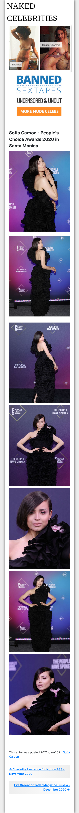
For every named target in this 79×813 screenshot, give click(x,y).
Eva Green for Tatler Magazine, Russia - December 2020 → (42, 787)
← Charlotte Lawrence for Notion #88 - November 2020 (37, 771)
